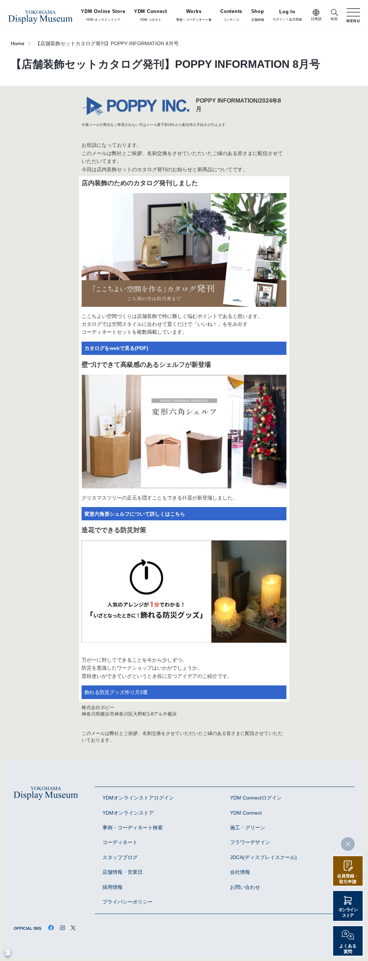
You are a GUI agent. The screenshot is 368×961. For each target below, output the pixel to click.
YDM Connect (246, 813)
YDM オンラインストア (103, 15)
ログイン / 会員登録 (287, 15)
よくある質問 (347, 948)
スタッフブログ (120, 857)
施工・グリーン (247, 827)
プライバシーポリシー (127, 902)
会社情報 (240, 872)
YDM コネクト (150, 15)
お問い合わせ (245, 887)
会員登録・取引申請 (348, 878)
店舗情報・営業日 (122, 872)
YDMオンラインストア (128, 813)
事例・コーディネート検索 (132, 827)
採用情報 (112, 887)
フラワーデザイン (250, 842)
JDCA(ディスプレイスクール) (263, 857)
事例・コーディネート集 (194, 15)
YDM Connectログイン (256, 798)
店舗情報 (257, 15)
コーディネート (120, 842)
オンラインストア (348, 912)
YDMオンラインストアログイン (138, 798)
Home (17, 43)
